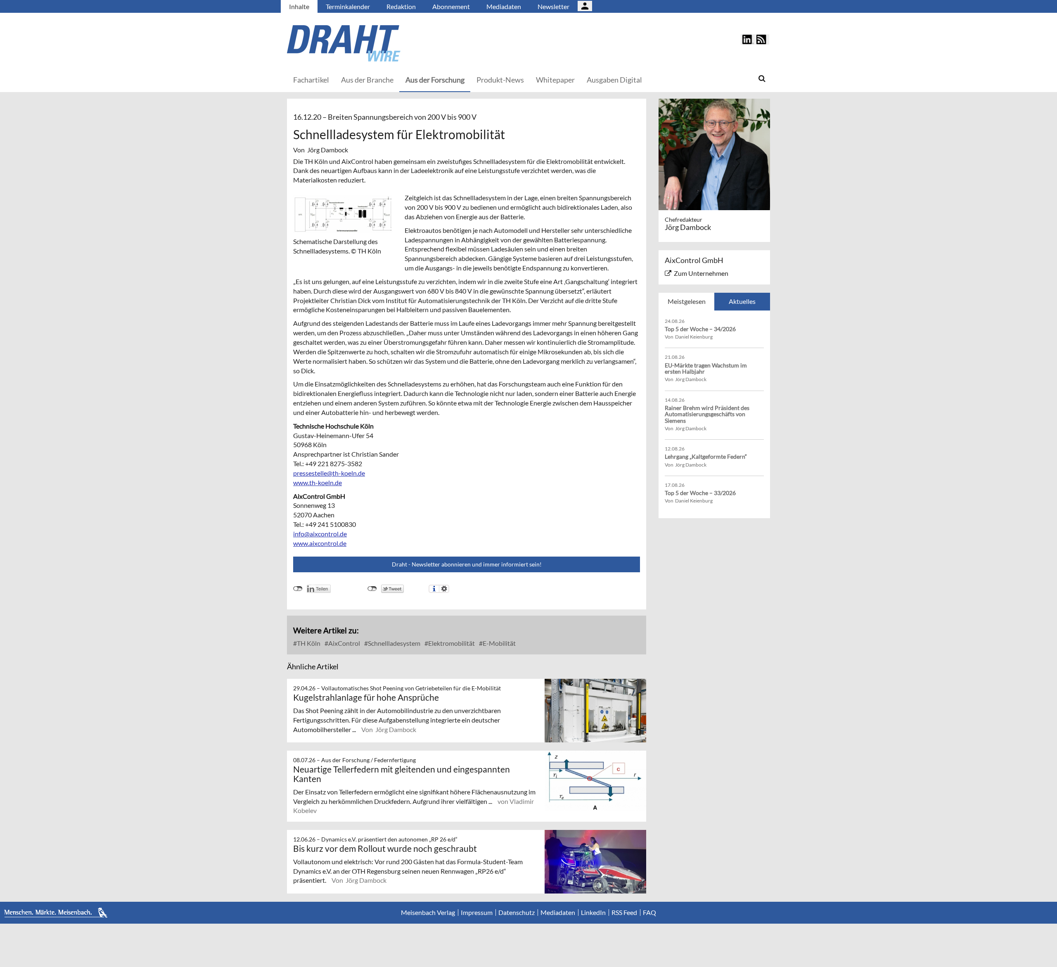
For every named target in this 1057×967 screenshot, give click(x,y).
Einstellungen (444, 589)
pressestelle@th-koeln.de (329, 473)
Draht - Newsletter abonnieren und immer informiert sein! (467, 564)
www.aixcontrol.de (319, 543)
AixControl (343, 643)
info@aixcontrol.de (320, 534)
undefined (298, 588)
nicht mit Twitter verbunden (372, 588)
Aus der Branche (367, 79)
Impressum (477, 912)
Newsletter (553, 6)
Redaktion (401, 6)
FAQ (649, 912)
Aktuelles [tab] (742, 301)
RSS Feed (624, 912)
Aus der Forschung (435, 79)
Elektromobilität (451, 643)
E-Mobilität (498, 643)
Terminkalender (348, 6)
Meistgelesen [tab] (687, 301)
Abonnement (451, 6)
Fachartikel (311, 79)
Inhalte (299, 6)
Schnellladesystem (393, 643)
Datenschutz (516, 912)
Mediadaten (503, 6)
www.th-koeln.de (317, 482)
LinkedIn (593, 912)
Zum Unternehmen (701, 273)
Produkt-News (500, 79)
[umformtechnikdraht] (390, 43)
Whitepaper (555, 79)
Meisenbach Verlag (428, 912)
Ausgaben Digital (614, 79)
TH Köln (308, 643)
